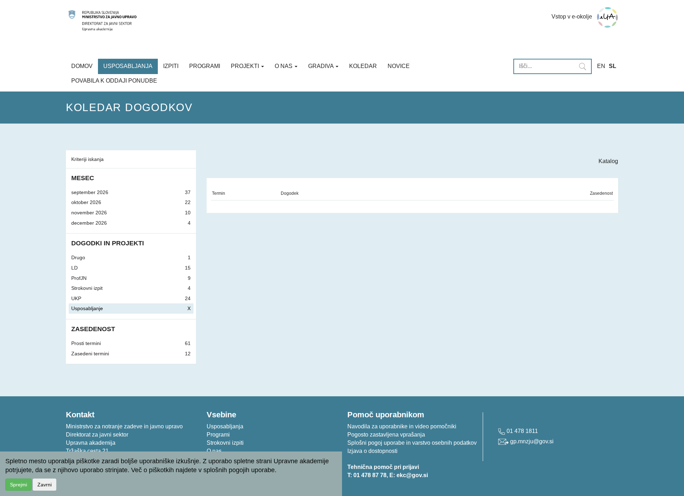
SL (612, 66)
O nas (214, 451)
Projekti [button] (245, 66)
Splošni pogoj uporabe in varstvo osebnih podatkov (412, 443)
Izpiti (170, 66)
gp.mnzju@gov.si (531, 441)
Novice (399, 66)
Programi (204, 66)
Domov (82, 66)
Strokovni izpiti (225, 443)
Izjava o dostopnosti (372, 451)
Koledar (363, 66)
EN (601, 66)
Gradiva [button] (321, 66)
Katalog (608, 161)
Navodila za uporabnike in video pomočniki (401, 426)
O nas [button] (284, 66)
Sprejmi (18, 484)
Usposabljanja (127, 66)
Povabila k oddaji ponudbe (114, 81)
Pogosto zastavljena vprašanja (386, 435)
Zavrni (44, 484)
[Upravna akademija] (259, 21)
